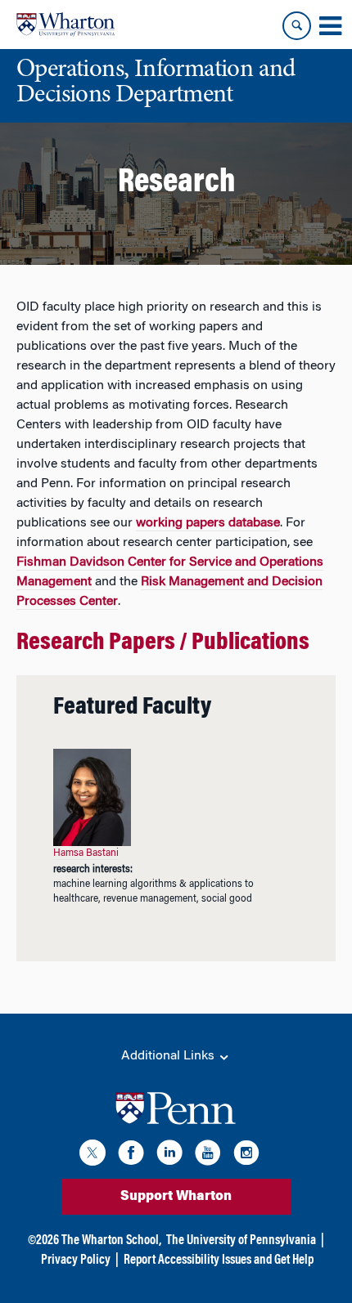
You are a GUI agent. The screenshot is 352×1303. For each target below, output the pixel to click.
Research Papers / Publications (162, 643)
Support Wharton (176, 1196)
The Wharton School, (111, 1240)
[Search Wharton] (296, 25)
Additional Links (169, 1056)
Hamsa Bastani (86, 853)
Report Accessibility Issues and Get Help (219, 1260)
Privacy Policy (76, 1260)
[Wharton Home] (65, 24)
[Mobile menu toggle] (330, 26)
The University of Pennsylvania (241, 1240)
